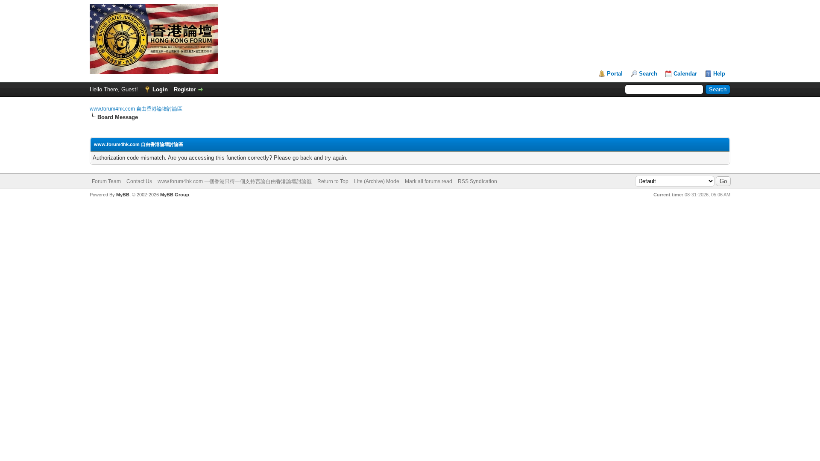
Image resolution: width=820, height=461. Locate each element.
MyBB (122, 194)
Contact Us (139, 181)
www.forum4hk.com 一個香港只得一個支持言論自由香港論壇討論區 (235, 181)
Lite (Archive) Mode (376, 181)
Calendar (685, 73)
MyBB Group (174, 194)
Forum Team (106, 181)
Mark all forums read (428, 181)
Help (719, 73)
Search (648, 73)
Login (160, 89)
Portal (615, 73)
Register (185, 89)
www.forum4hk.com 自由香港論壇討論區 (136, 109)
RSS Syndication (477, 181)
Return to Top (332, 181)
